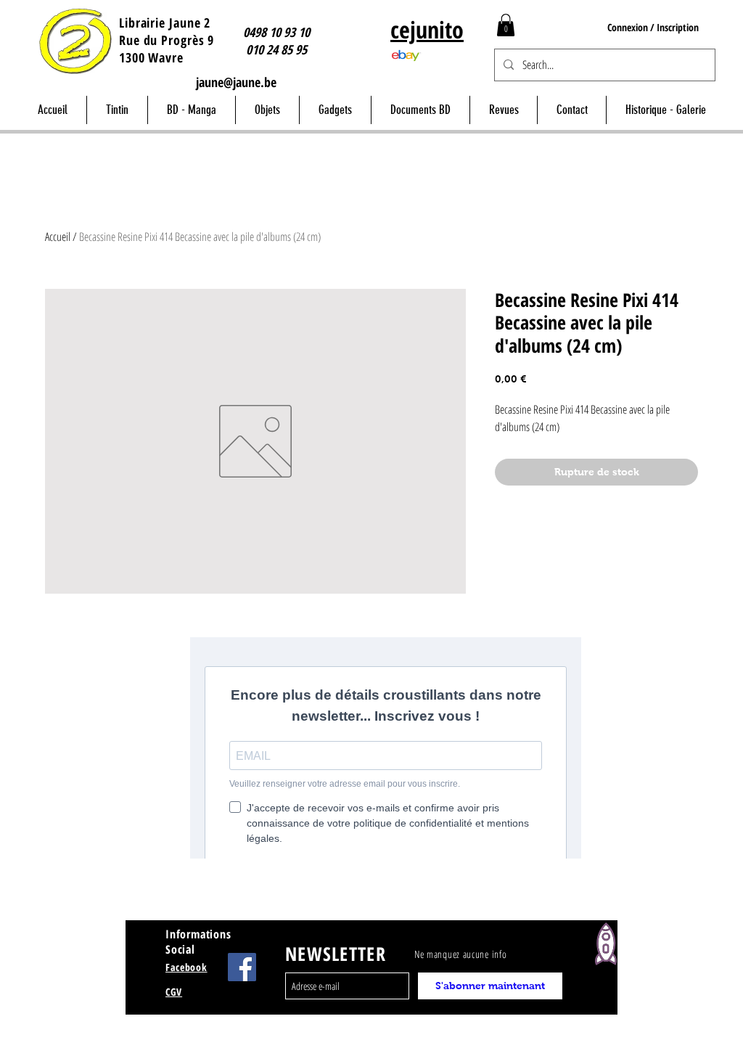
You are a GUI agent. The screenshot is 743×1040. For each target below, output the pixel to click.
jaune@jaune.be (236, 82)
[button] (505, 25)
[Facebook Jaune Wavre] (242, 967)
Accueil (57, 237)
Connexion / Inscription (653, 27)
